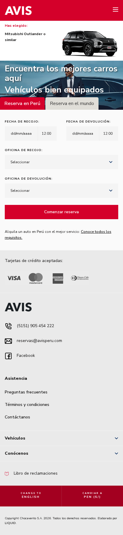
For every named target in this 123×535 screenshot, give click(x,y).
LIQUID (10, 523)
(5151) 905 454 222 (35, 326)
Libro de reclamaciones (35, 473)
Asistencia (16, 378)
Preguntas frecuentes (26, 392)
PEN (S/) (92, 495)
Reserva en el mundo (72, 103)
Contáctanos (17, 417)
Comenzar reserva (61, 212)
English (31, 495)
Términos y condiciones (27, 404)
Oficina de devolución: (29, 179)
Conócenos (16, 453)
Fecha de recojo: (22, 122)
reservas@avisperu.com (39, 340)
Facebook (25, 355)
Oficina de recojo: (24, 150)
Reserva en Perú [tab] (22, 103)
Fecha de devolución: (88, 122)
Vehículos (15, 438)
